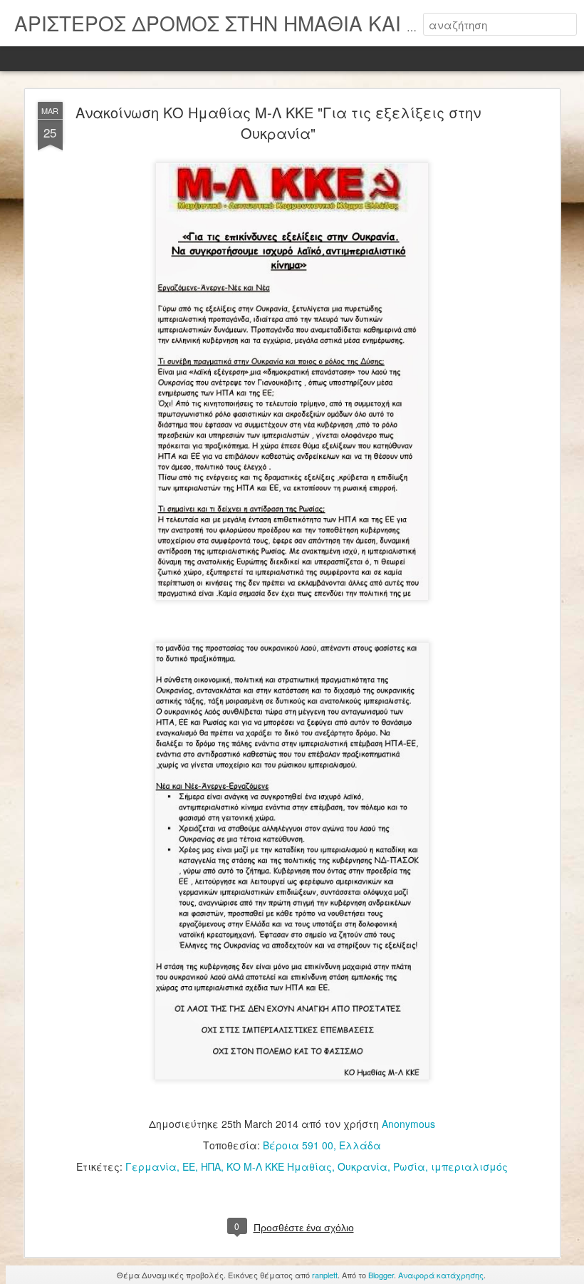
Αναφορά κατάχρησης (441, 1274)
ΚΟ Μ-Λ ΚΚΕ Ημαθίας (279, 1166)
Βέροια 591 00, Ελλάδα (322, 1145)
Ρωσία (409, 1166)
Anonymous (408, 1124)
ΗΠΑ (211, 1166)
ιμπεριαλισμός (469, 1166)
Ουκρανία (362, 1166)
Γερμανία (151, 1166)
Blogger (381, 1274)
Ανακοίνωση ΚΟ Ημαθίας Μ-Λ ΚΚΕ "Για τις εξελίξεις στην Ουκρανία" (278, 122)
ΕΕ (188, 1166)
